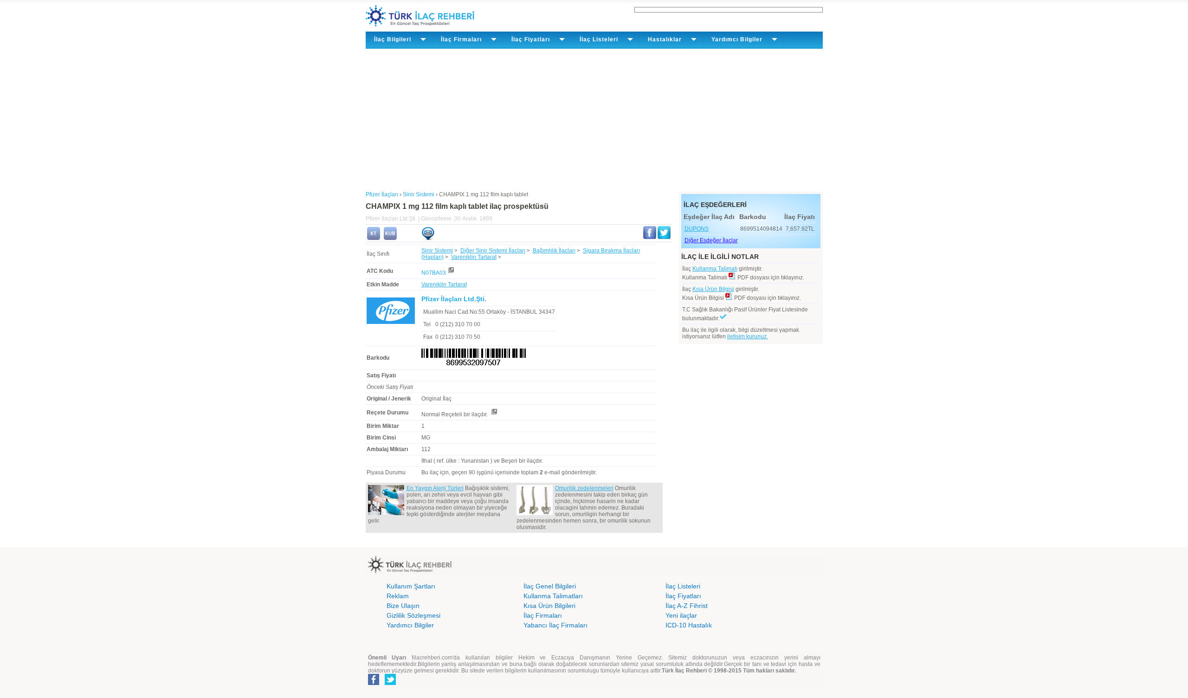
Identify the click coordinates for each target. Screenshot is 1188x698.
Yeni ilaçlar (681, 615)
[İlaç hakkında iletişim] (427, 238)
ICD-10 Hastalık (688, 625)
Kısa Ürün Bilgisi (713, 289)
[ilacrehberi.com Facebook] (373, 683)
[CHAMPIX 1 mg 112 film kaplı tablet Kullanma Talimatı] (373, 238)
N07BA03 (433, 273)
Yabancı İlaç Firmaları (555, 625)
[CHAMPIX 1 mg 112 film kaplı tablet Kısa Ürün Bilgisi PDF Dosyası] (729, 298)
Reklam (398, 596)
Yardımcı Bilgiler (410, 625)
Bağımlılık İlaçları (554, 250)
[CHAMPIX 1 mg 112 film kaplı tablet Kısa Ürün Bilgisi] (390, 238)
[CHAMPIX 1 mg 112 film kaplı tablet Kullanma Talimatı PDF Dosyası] (732, 277)
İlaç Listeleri (682, 586)
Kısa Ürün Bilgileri (549, 605)
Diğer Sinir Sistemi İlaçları (492, 250)
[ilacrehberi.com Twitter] (390, 683)
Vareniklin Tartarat (474, 257)
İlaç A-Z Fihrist (686, 605)
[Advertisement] (594, 118)
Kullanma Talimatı (714, 268)
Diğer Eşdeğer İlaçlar (711, 240)
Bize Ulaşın (403, 605)
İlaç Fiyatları (683, 596)
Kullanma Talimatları (553, 596)
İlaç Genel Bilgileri (549, 586)
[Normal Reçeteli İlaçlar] (493, 414)
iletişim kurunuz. (747, 336)
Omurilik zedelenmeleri (584, 488)
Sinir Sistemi (437, 250)
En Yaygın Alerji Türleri (435, 488)
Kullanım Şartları (411, 586)
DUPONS (696, 229)
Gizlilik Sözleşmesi (413, 615)
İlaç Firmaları (542, 615)
